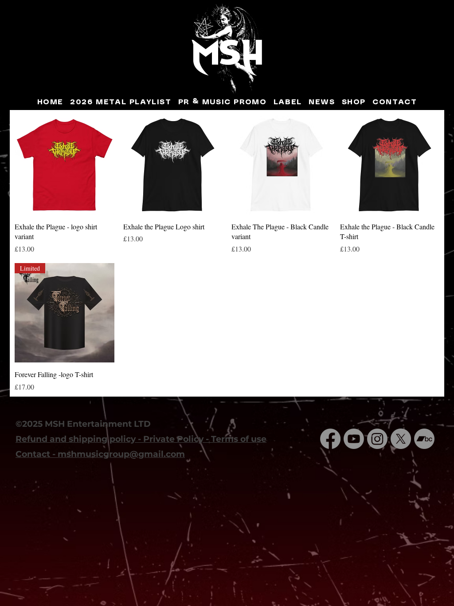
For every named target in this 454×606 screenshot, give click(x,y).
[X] (401, 439)
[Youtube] (354, 439)
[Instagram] (377, 439)
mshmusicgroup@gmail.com (121, 454)
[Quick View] (64, 165)
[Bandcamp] (424, 439)
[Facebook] (330, 439)
